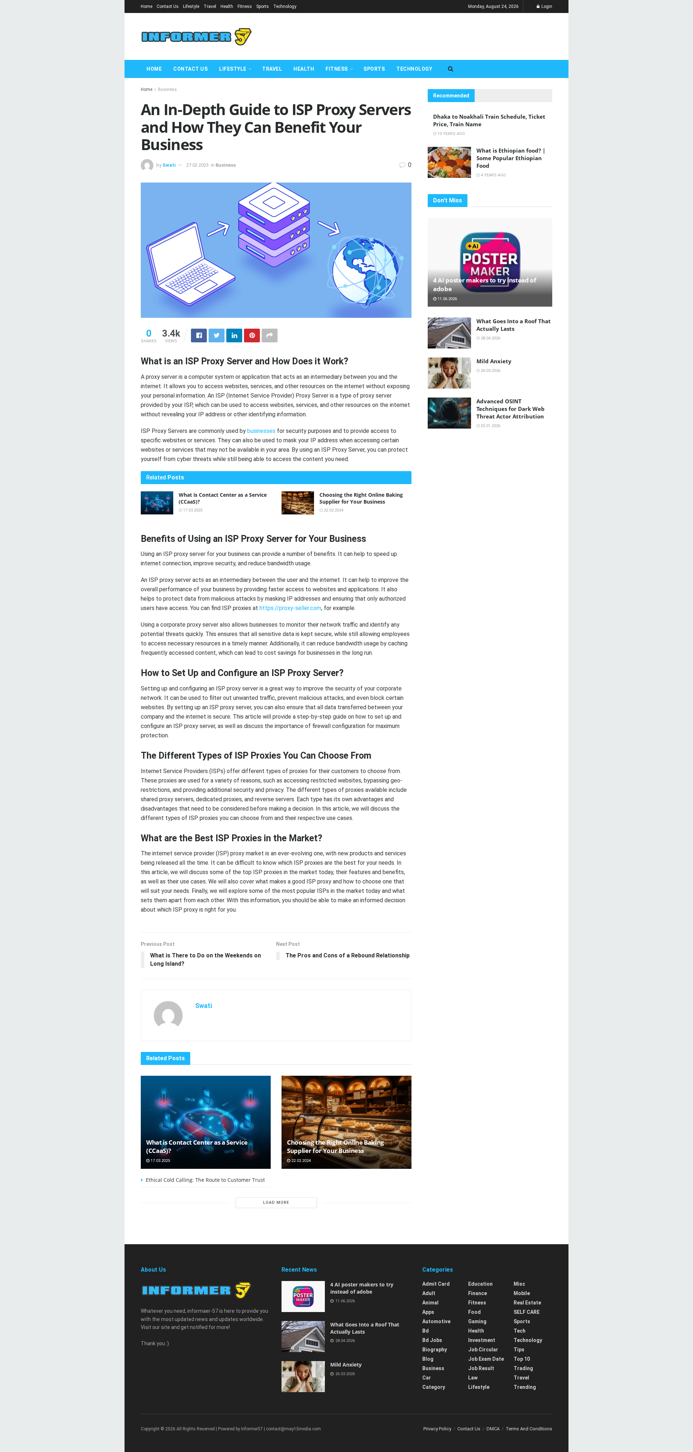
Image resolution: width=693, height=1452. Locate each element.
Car (426, 1378)
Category (433, 1387)
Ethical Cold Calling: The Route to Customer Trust (205, 1179)
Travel (210, 6)
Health (227, 6)
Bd (425, 1331)
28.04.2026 (490, 338)
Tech (520, 1331)
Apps (428, 1312)
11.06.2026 (446, 299)
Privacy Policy (437, 1428)
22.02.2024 (333, 510)
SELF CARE (527, 1312)
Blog (427, 1359)
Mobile (522, 1293)
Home (146, 6)
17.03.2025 (192, 510)
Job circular (483, 1349)
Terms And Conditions (529, 1428)
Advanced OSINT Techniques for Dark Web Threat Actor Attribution (510, 409)
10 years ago (450, 133)
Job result (481, 1368)
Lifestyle (191, 6)
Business (167, 89)
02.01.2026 (490, 426)
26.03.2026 (490, 370)
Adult (428, 1293)
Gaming (477, 1321)
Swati (169, 165)
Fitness (244, 6)
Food (474, 1312)
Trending (525, 1387)
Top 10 (522, 1359)
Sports (262, 6)
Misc (519, 1284)
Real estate (527, 1303)
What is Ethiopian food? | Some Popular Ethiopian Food (510, 158)
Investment (481, 1340)
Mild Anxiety (493, 361)
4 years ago (493, 175)
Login (546, 6)
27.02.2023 (197, 165)
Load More (276, 1202)
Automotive (436, 1321)
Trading (523, 1368)
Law (473, 1378)
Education (480, 1284)
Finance (477, 1293)
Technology (284, 6)
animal (430, 1303)
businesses (261, 430)
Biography (434, 1349)
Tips (519, 1349)
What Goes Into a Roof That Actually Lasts (513, 324)
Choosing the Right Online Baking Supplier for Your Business (361, 498)
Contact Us (168, 6)
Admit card (436, 1284)
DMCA (493, 1428)
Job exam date (486, 1359)
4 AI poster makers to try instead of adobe (361, 1288)
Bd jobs (432, 1340)
